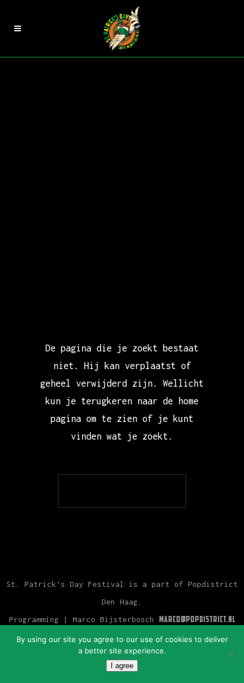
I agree (122, 665)
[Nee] (229, 654)
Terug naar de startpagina (122, 491)
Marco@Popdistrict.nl (197, 620)
